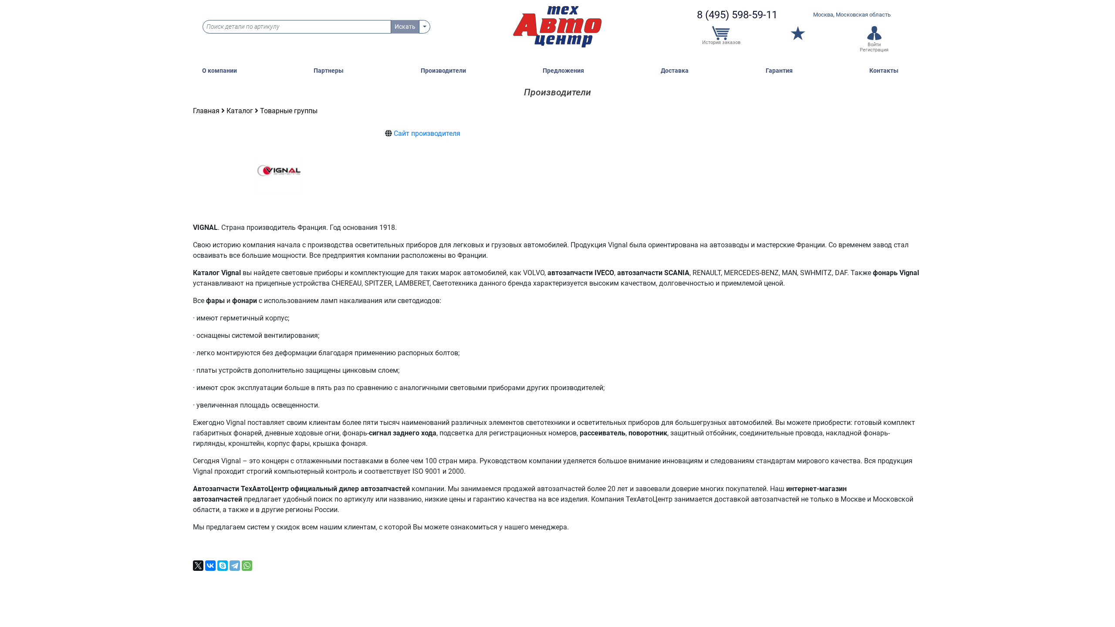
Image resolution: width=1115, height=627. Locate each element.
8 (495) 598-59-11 (737, 15)
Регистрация (874, 50)
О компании (219, 70)
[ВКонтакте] (210, 565)
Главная (207, 111)
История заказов (721, 42)
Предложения (563, 70)
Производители (443, 70)
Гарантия (779, 70)
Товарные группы (289, 111)
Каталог (240, 111)
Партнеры (329, 70)
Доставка (675, 70)
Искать (405, 26)
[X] (198, 565)
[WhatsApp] (247, 565)
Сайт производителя (427, 133)
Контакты (884, 70)
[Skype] (222, 565)
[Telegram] (235, 565)
